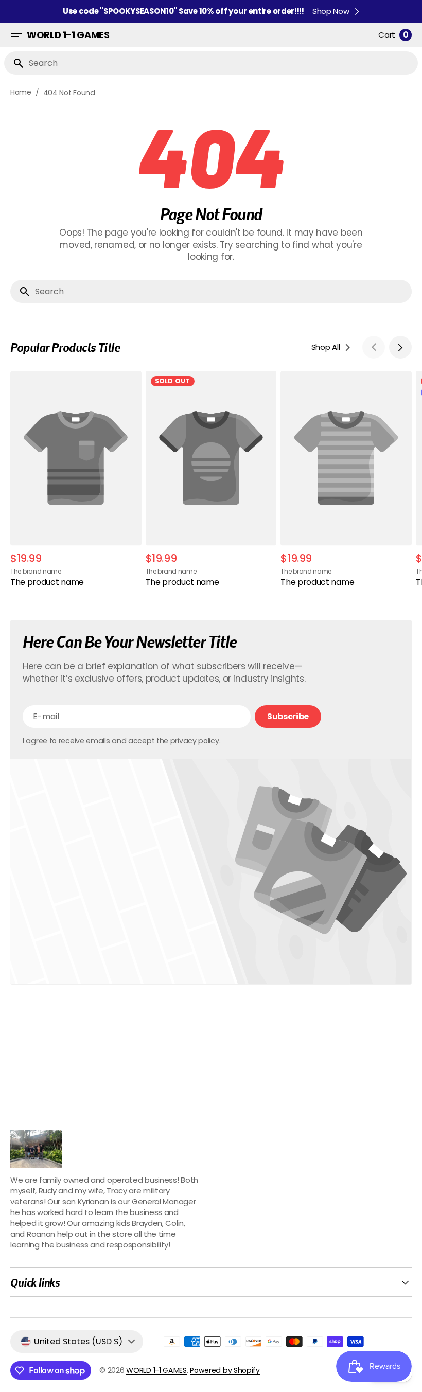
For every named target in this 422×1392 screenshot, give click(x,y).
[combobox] (221, 63)
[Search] (14, 63)
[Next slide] (400, 347)
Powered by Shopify (225, 1370)
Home (20, 92)
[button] (16, 35)
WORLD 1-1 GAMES (156, 1370)
